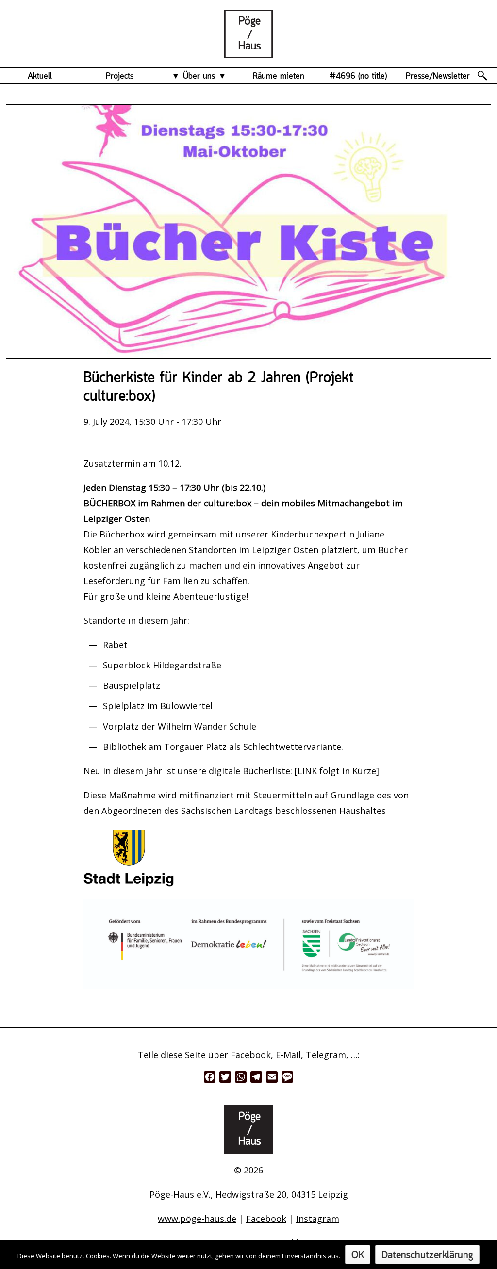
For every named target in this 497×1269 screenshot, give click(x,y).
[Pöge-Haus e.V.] (248, 50)
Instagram (317, 1218)
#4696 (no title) (358, 76)
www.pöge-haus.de (197, 1218)
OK (357, 1256)
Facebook (266, 1218)
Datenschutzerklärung (427, 1256)
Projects (119, 76)
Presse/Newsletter (438, 76)
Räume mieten (278, 76)
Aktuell (40, 76)
